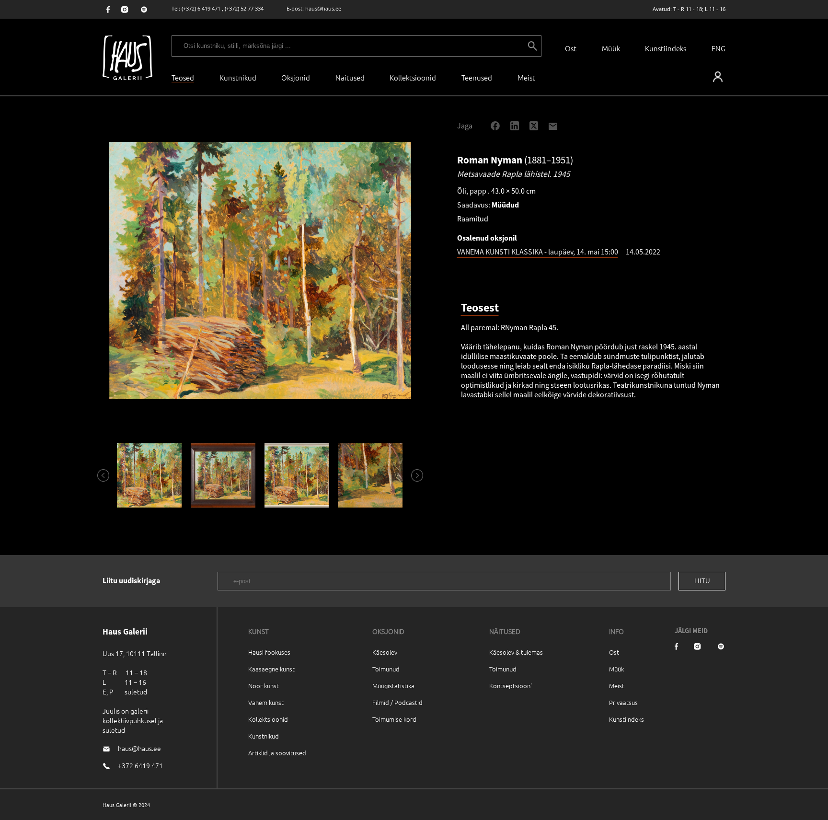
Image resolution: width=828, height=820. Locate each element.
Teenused (476, 77)
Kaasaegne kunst (271, 668)
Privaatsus (623, 702)
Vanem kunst (266, 702)
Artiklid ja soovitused (277, 752)
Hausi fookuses (269, 652)
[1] (149, 475)
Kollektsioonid (413, 77)
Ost (570, 48)
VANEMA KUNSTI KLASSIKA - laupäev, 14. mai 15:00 (537, 251)
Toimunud (386, 668)
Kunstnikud (237, 77)
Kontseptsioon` (511, 685)
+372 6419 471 (140, 765)
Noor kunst (263, 685)
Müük (611, 48)
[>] (413, 475)
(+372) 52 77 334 (244, 8)
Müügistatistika (393, 685)
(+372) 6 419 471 (201, 8)
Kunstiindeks (665, 48)
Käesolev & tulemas (516, 652)
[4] (370, 475)
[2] (223, 475)
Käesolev (384, 652)
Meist (616, 685)
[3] (297, 475)
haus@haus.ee (323, 8)
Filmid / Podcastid (397, 702)
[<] (99, 475)
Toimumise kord (394, 719)
